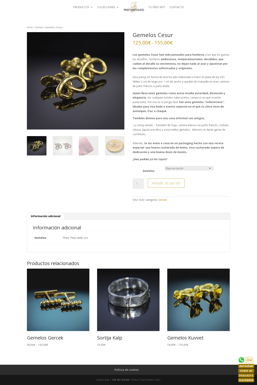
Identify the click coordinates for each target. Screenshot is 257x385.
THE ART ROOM (120, 379)
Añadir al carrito (166, 183)
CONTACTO (176, 7)
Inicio (30, 27)
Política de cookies (126, 369)
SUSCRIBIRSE (246, 380)
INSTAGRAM (246, 366)
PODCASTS (246, 375)
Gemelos (148, 171)
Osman (39, 27)
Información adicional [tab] (45, 216)
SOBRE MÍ (246, 370)
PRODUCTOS (81, 7)
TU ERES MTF (156, 7)
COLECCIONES (106, 7)
